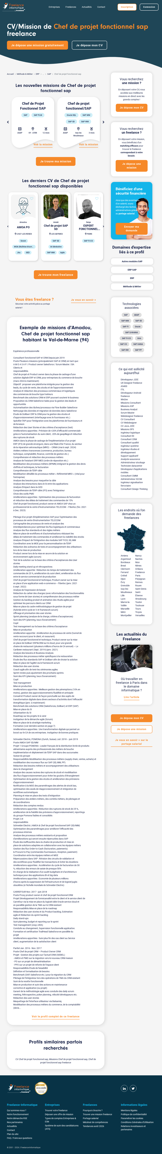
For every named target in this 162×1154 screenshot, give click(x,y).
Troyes (138, 612)
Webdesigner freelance (132, 416)
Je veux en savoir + (83, 299)
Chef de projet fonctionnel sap (55, 334)
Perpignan (140, 579)
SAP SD (138, 321)
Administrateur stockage (133, 462)
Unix (139, 338)
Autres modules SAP (132, 261)
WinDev (124, 399)
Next (103, 122)
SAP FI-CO (126, 338)
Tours (138, 608)
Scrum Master (127, 412)
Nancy (138, 555)
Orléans (139, 569)
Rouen (138, 585)
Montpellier (126, 615)
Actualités (87, 7)
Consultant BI (127, 436)
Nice (137, 562)
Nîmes (138, 565)
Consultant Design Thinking (134, 489)
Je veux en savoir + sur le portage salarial (131, 742)
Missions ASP (127, 406)
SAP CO (123, 344)
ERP (37, 74)
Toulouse (139, 605)
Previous (7, 122)
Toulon (138, 602)
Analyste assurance (130, 459)
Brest (123, 565)
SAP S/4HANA (131, 332)
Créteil (124, 575)
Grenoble (125, 585)
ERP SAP (132, 270)
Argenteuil (126, 559)
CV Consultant (128, 419)
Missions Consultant (131, 403)
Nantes (138, 559)
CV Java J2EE (127, 426)
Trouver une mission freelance (97, 1114)
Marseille (125, 608)
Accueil (10, 74)
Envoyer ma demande (131, 228)
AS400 (124, 386)
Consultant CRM (129, 439)
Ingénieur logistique (130, 432)
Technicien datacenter (131, 466)
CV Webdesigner (129, 422)
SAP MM (125, 321)
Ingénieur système (130, 446)
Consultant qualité (130, 442)
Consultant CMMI (129, 475)
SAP (49, 74)
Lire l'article (131, 697)
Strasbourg (140, 599)
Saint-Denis (140, 589)
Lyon (123, 599)
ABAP (136, 315)
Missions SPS (127, 429)
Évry (123, 582)
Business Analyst (129, 409)
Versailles (140, 615)
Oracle (137, 327)
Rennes (139, 582)
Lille (123, 595)
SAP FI (125, 327)
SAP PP (138, 350)
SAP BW (125, 350)
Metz (123, 612)
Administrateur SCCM (131, 479)
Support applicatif (129, 456)
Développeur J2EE (129, 379)
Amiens (124, 555)
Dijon (123, 579)
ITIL (123, 389)
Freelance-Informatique (30, 1147)
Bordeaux (125, 562)
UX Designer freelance (131, 383)
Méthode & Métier (25, 74)
